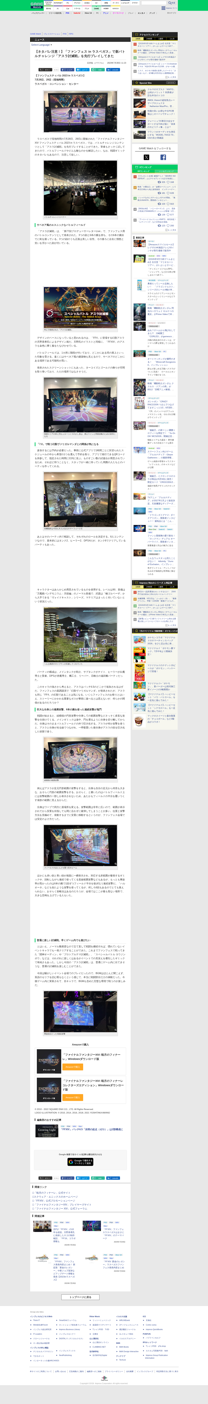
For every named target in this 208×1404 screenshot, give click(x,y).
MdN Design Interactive (129, 1351)
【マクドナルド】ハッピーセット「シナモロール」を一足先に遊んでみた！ (161, 708)
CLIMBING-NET (99, 1347)
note (100, 70)
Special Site (145, 83)
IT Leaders (37, 1334)
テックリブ (120, 1356)
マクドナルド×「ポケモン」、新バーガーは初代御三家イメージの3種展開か (161, 686)
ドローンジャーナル (41, 1339)
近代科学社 (94, 1351)
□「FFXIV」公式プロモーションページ (53, 1200)
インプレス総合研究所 (42, 1329)
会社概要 (130, 1371)
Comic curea (151, 1325)
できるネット (38, 1356)
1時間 (138, 39)
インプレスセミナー (67, 1334)
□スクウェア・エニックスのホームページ (55, 1196)
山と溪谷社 (94, 1339)
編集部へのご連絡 (94, 1371)
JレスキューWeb (126, 1334)
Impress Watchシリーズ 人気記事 (155, 583)
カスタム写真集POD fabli (157, 1351)
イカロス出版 (121, 1316)
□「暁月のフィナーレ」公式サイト (51, 1192)
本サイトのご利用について (41, 1371)
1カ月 (172, 39)
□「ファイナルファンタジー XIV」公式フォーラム (59, 1208)
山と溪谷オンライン (101, 1342)
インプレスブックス (67, 1351)
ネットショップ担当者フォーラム (72, 1325)
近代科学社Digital (100, 1355)
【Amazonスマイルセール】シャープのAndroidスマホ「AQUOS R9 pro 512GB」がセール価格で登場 (157, 66)
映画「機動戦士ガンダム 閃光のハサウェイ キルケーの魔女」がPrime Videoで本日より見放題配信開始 (157, 53)
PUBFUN (147, 1334)
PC (97, 13)
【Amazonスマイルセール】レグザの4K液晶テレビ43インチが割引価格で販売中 (161, 247)
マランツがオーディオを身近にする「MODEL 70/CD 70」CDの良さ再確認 (161, 135)
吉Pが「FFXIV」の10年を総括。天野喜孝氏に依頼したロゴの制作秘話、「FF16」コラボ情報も (64, 1235)
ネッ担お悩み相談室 (41, 1343)
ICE (144, 1316)
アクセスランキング (149, 34)
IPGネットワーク (150, 1342)
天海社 (148, 1320)
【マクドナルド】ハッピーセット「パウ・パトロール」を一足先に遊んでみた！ (161, 697)
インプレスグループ (145, 1371)
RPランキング (143, 171)
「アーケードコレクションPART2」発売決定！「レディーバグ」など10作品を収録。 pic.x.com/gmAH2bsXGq (157, 222)
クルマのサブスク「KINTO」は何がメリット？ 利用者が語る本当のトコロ (161, 92)
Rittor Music (95, 1316)
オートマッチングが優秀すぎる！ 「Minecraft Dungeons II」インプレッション (162, 362)
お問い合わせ (60, 1371)
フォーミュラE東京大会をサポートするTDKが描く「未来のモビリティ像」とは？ (161, 124)
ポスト (47, 70)
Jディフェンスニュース (128, 1325)
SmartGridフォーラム (68, 1320)
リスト (56, 70)
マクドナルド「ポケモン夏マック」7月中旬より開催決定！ (161, 651)
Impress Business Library (69, 1329)
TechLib (122, 1360)
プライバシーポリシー (114, 1371)
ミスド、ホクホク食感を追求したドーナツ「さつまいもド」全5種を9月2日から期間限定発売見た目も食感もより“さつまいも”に (157, 73)
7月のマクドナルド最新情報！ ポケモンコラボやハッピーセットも (158, 632)
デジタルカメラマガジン (43, 1351)
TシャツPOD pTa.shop (156, 1346)
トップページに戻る (80, 1297)
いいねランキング (166, 171)
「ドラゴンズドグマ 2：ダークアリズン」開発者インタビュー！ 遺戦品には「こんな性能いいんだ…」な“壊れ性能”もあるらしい (161, 521)
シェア (69, 70)
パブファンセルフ (153, 1338)
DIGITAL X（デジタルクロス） (71, 1339)
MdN (118, 1343)
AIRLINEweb (124, 1320)
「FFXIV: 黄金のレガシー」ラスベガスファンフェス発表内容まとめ (114, 1264)
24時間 (149, 39)
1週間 (160, 39)
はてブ (84, 70)
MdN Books (124, 1347)
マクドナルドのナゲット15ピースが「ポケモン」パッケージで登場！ (162, 668)
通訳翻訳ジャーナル (127, 1329)
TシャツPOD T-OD (101, 1329)
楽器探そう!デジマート (102, 1325)
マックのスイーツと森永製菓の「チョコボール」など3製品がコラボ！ (161, 719)
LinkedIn (115, 70)
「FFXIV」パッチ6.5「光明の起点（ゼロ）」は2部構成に (91, 1129)
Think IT (36, 1320)
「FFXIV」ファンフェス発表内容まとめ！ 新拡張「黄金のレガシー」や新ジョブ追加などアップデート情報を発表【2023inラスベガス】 (64, 1270)
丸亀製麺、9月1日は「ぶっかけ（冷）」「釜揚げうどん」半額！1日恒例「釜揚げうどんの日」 (157, 601)
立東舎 (95, 1334)
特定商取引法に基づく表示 (167, 1371)
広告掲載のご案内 (76, 1371)
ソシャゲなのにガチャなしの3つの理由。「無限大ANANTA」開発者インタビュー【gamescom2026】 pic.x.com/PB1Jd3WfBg (156, 200)
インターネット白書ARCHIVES (46, 1361)
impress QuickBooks (154, 1329)
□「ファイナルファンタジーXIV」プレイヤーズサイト (62, 1204)
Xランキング (145, 167)
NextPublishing (65, 1355)
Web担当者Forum (40, 1325)
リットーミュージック (102, 1320)
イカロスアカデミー (127, 1339)
